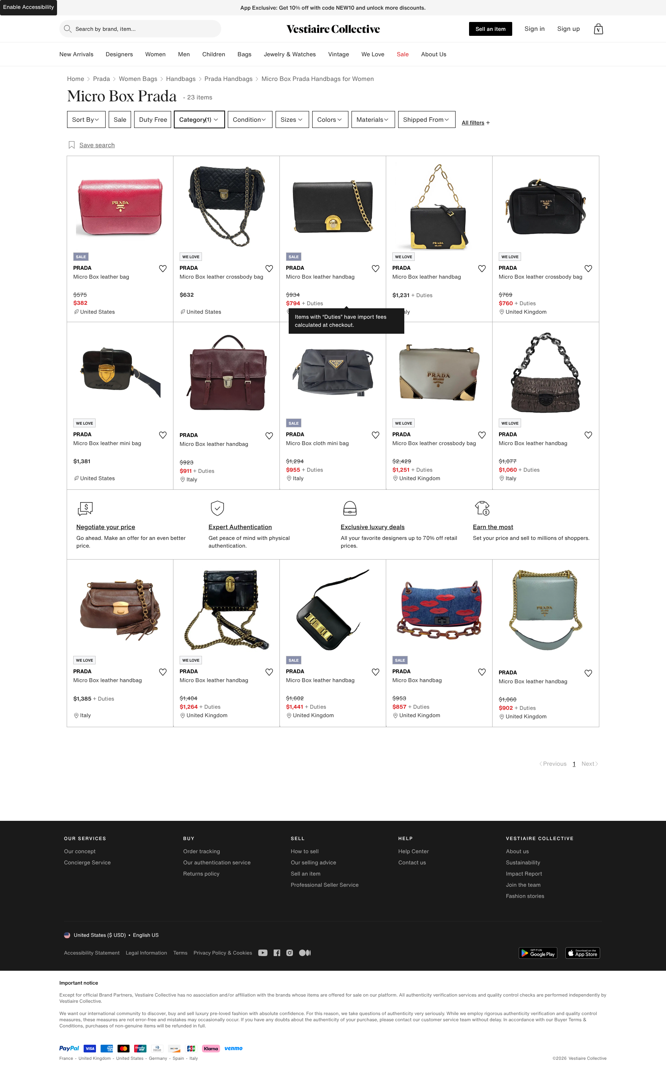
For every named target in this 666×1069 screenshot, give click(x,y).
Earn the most (493, 526)
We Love (373, 54)
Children (213, 54)
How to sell (304, 851)
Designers (119, 54)
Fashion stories (525, 896)
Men (184, 54)
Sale (403, 54)
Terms (180, 952)
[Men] (196, 54)
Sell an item (491, 29)
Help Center (414, 851)
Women (155, 54)
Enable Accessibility (28, 7)
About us (517, 851)
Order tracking (201, 851)
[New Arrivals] (99, 54)
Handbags (180, 78)
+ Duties (312, 303)
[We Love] (391, 54)
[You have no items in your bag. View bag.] (598, 29)
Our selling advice (313, 863)
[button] (598, 29)
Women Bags (138, 78)
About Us (433, 54)
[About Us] (452, 54)
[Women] (172, 54)
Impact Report (524, 874)
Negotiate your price (105, 526)
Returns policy (201, 874)
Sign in (535, 29)
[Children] (231, 54)
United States (130, 1058)
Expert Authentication (240, 526)
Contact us (412, 863)
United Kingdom (95, 1058)
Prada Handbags (229, 78)
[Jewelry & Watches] (322, 54)
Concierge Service (87, 863)
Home (75, 78)
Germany (158, 1058)
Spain (178, 1058)
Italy (194, 1058)
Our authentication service (217, 863)
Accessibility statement (91, 952)
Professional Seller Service (324, 885)
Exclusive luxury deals (373, 526)
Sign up (568, 29)
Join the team (523, 885)
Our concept (80, 851)
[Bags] (257, 54)
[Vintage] (355, 54)
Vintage (338, 54)
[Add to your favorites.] (162, 268)
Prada (101, 78)
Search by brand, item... (106, 29)
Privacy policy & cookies (222, 952)
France (66, 1058)
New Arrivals (76, 54)
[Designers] (139, 54)
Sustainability (523, 863)
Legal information (146, 952)
